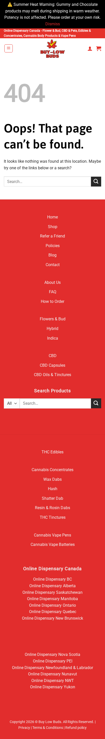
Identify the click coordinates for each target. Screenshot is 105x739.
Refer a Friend (52, 236)
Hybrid (52, 328)
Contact (53, 264)
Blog (52, 255)
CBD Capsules (52, 365)
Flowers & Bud (52, 319)
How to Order (52, 301)
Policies (53, 245)
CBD (53, 355)
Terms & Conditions (47, 728)
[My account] (90, 48)
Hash (52, 488)
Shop (52, 226)
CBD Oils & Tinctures (52, 374)
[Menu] (8, 48)
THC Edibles (52, 452)
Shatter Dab (52, 498)
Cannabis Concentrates (52, 469)
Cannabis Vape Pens (52, 535)
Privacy (24, 728)
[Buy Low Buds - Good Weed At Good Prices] (53, 48)
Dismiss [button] (52, 24)
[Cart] (98, 48)
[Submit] (96, 182)
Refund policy (76, 728)
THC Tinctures (52, 517)
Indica (52, 338)
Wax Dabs (52, 479)
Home (52, 217)
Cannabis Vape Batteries (53, 544)
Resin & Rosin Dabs (52, 507)
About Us (52, 282)
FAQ (52, 291)
